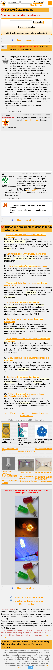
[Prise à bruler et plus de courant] (12, 39)
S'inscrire (33, 5)
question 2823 (32, 190)
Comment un (26, 254)
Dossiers (15, 641)
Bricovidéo (6, 115)
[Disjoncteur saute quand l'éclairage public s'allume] (39, 39)
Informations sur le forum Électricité (27, 597)
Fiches (25, 641)
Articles (17, 644)
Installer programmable (26, 266)
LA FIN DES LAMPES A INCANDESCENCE (9, 474)
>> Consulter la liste (43, 449)
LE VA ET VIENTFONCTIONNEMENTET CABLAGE (26, 475)
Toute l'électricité (39, 641)
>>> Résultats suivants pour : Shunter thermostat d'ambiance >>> (26, 414)
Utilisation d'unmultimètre (8, 441)
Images (26, 644)
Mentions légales (26, 604)
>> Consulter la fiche (26, 451)
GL (3, 174)
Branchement (22, 302)
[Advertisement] (25, 153)
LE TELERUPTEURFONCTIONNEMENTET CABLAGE (43, 476)
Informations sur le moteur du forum (27, 601)
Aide (42, 5)
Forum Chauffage (31, 120)
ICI (16, 212)
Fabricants (6, 644)
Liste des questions (25, 40)
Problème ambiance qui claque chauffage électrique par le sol (24, 395)
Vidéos (5, 641)
